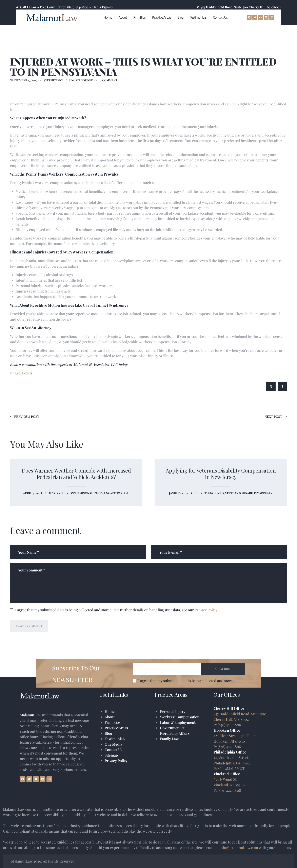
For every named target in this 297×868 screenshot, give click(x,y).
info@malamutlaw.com (239, 847)
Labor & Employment (177, 722)
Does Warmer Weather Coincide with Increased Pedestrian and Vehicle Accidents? (76, 473)
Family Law (169, 738)
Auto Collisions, (62, 493)
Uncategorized (81, 80)
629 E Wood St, (225, 779)
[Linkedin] (42, 779)
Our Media (113, 744)
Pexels (27, 373)
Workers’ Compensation (179, 716)
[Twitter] (29, 779)
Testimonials (115, 738)
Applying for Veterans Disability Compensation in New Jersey (221, 473)
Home (110, 711)
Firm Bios (112, 722)
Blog (108, 733)
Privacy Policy (206, 609)
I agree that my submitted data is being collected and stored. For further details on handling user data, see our (116, 609)
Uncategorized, (212, 493)
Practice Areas (116, 727)
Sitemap (111, 755)
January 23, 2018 (180, 493)
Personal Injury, (90, 493)
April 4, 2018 (32, 493)
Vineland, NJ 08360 (229, 784)
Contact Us (113, 749)
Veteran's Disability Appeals (248, 493)
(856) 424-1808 (229, 724)
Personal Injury (172, 711)
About (110, 716)
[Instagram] (49, 779)
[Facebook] (22, 779)
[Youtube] (36, 779)
